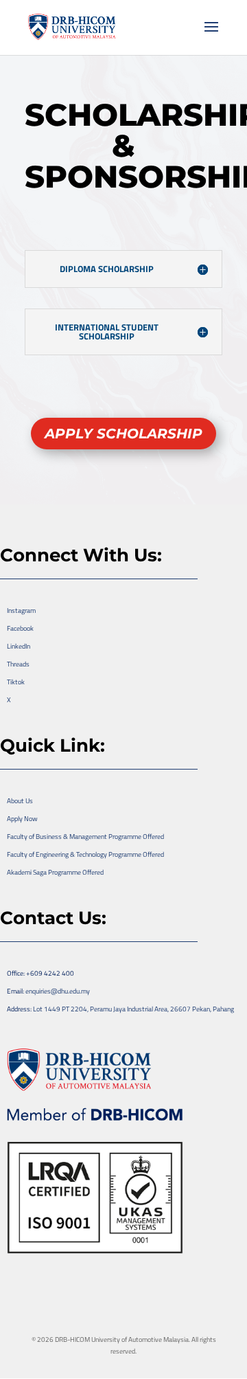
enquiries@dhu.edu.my (57, 991)
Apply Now (22, 819)
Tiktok (16, 682)
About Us (20, 801)
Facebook (20, 628)
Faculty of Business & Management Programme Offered (85, 836)
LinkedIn (18, 646)
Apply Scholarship (123, 433)
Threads (18, 664)
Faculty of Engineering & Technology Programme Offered (85, 854)
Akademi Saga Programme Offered (55, 872)
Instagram (21, 610)
